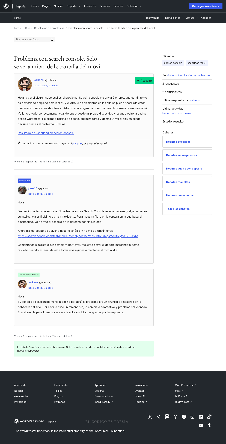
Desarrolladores (104, 396)
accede (77, 143)
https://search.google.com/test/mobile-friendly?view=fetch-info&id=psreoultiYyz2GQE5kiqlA (78, 236)
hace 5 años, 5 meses (46, 85)
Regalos (141, 401)
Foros (17, 17)
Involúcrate (141, 385)
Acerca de (20, 385)
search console (173, 62)
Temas (58, 390)
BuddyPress (183, 401)
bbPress (181, 396)
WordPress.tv (104, 401)
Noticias (18, 390)
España (52, 421)
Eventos (139, 390)
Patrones (59, 401)
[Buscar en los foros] (51, 39)
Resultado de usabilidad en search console (46, 133)
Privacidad (20, 401)
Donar (140, 396)
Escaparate (61, 385)
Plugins (58, 396)
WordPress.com (186, 385)
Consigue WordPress (205, 6)
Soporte (99, 390)
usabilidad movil (197, 62)
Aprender (100, 385)
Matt (179, 390)
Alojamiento (21, 396)
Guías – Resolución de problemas (44, 28)
